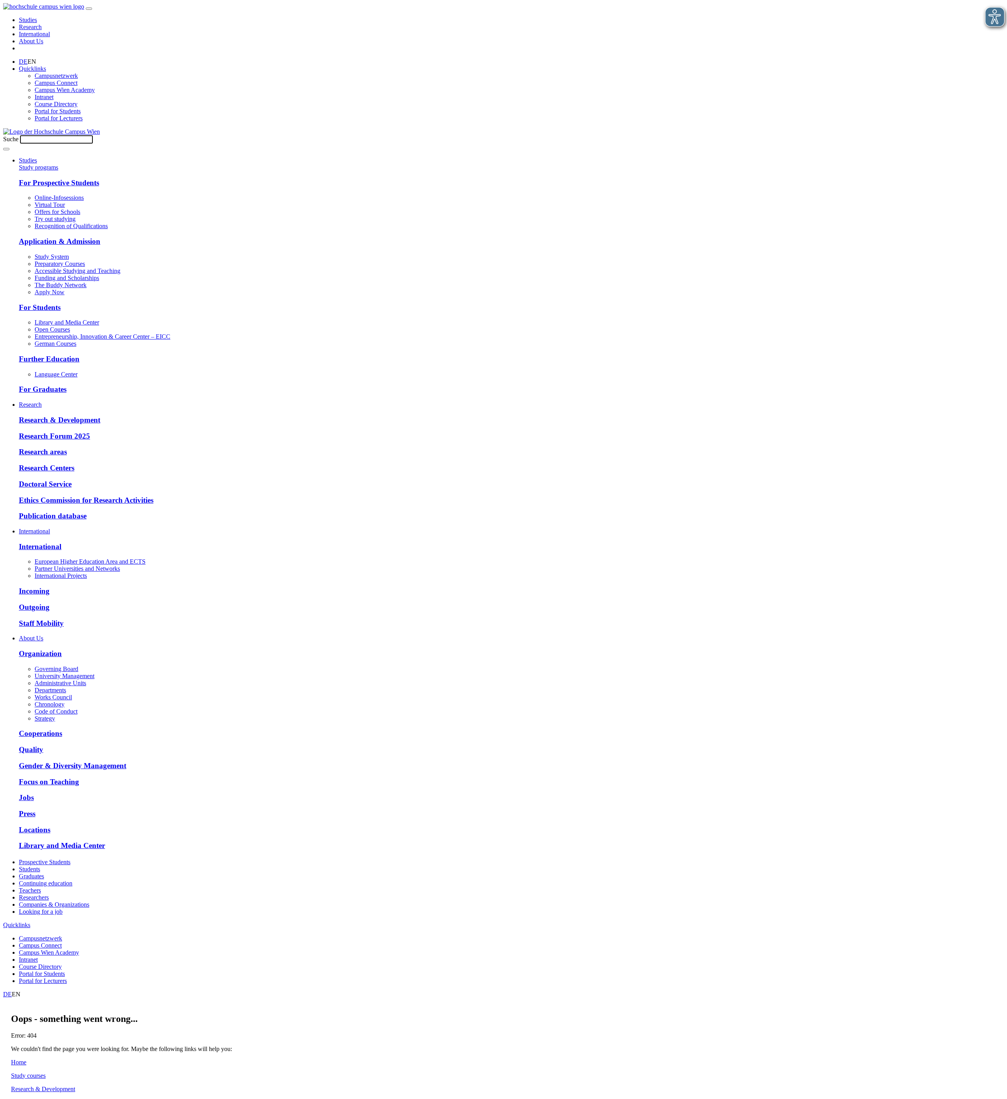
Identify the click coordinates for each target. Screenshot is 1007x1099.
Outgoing (34, 607)
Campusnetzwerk (56, 75)
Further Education (49, 359)
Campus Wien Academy (65, 90)
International (34, 34)
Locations (34, 830)
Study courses (28, 1075)
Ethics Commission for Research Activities (86, 500)
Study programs (38, 167)
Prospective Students (44, 862)
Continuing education (45, 883)
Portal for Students (58, 111)
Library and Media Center (62, 845)
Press (27, 813)
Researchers (34, 897)
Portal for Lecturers (59, 118)
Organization (40, 653)
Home (18, 1062)
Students (29, 869)
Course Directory (56, 104)
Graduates (31, 876)
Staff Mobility (41, 623)
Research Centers (46, 468)
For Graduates (42, 389)
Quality (31, 749)
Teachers (30, 890)
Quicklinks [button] (32, 68)
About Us (31, 41)
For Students (40, 307)
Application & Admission (59, 241)
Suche (10, 139)
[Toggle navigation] (89, 8)
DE (23, 61)
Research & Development (59, 420)
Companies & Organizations (54, 904)
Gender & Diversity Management (72, 766)
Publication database (53, 516)
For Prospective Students (59, 183)
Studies (28, 20)
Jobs (26, 797)
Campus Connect (56, 82)
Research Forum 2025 (54, 436)
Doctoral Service (45, 484)
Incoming (34, 591)
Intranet (44, 97)
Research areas (43, 452)
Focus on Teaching (49, 782)
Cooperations (40, 733)
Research (30, 27)
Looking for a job (41, 911)
